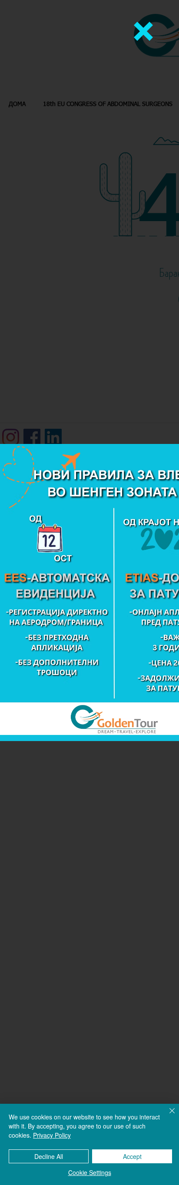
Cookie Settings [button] (89, 1172)
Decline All (48, 1156)
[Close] (166, 1116)
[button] (143, 31)
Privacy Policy (52, 1135)
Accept (132, 1156)
